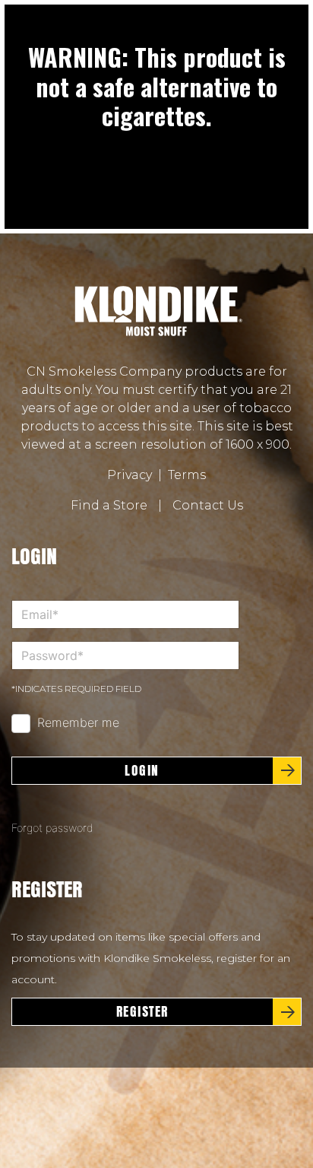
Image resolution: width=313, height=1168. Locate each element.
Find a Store (109, 505)
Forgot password (52, 827)
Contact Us (207, 505)
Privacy (129, 475)
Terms (187, 475)
